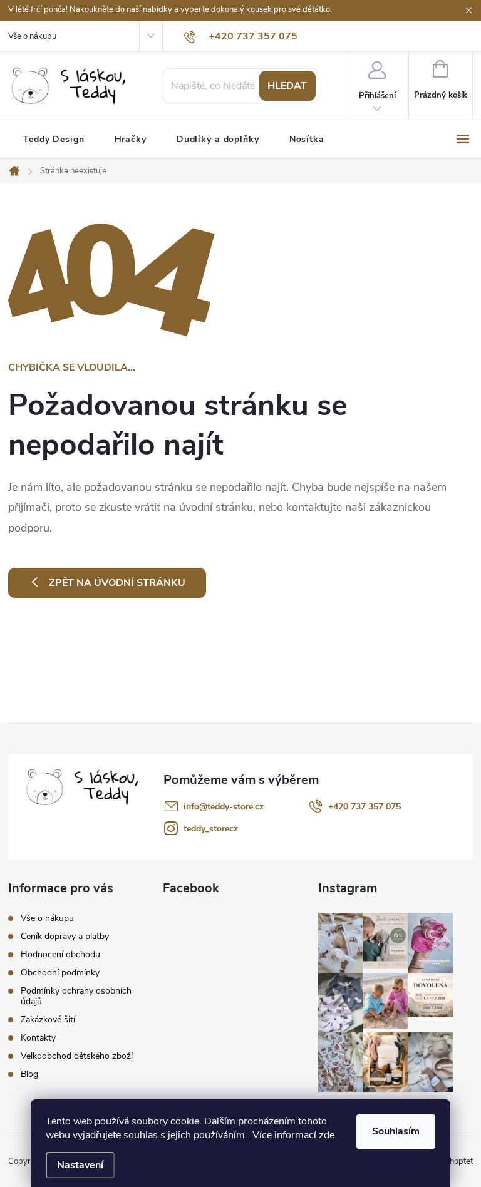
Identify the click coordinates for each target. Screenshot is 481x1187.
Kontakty (38, 1038)
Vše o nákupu (32, 36)
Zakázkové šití (48, 1019)
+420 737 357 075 (364, 807)
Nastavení (80, 1165)
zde (326, 1135)
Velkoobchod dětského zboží (77, 1056)
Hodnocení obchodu (60, 954)
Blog (29, 1074)
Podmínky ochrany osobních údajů (76, 996)
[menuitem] (54, 139)
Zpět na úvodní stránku (117, 583)
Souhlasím (396, 1131)
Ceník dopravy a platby (65, 936)
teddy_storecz (211, 829)
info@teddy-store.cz (224, 807)
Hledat (287, 86)
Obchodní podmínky (60, 973)
